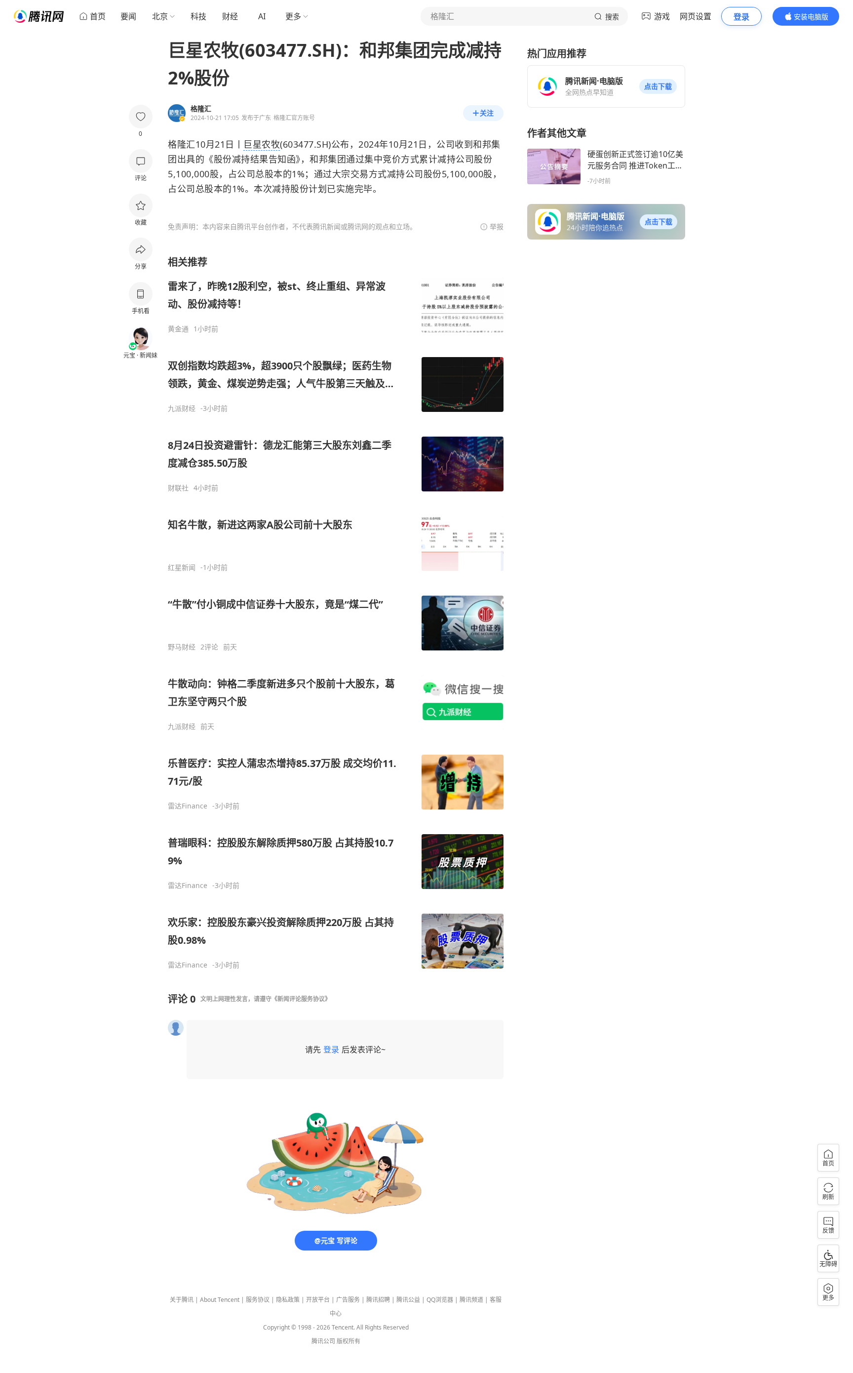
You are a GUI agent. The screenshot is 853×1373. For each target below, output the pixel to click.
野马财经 (181, 647)
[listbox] (336, 612)
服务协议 (258, 1299)
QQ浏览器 (439, 1299)
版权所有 (348, 1341)
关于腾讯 (182, 1299)
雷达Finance (187, 806)
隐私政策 (288, 1299)
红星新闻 (181, 567)
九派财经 (181, 408)
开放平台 (318, 1299)
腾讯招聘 (378, 1299)
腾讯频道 (471, 1299)
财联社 (178, 488)
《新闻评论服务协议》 (301, 999)
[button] (658, 86)
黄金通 (178, 328)
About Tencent (219, 1299)
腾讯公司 (323, 1341)
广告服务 (348, 1299)
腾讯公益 (408, 1299)
